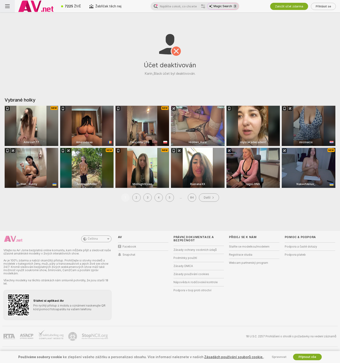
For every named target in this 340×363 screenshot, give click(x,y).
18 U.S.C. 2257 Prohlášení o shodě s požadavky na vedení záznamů (291, 336)
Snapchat (129, 254)
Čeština (93, 238)
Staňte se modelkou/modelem (249, 246)
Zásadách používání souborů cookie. (233, 357)
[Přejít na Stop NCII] (95, 336)
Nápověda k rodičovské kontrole (195, 282)
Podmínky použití (185, 258)
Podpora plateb (295, 254)
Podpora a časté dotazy (301, 246)
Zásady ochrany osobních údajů (195, 249)
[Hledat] (203, 6)
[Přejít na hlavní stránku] (36, 6)
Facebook (129, 246)
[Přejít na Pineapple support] (73, 336)
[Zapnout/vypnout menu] (7, 6)
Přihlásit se (323, 6)
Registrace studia (240, 254)
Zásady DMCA (183, 266)
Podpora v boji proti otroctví (192, 290)
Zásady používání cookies (191, 274)
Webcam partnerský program (248, 262)
